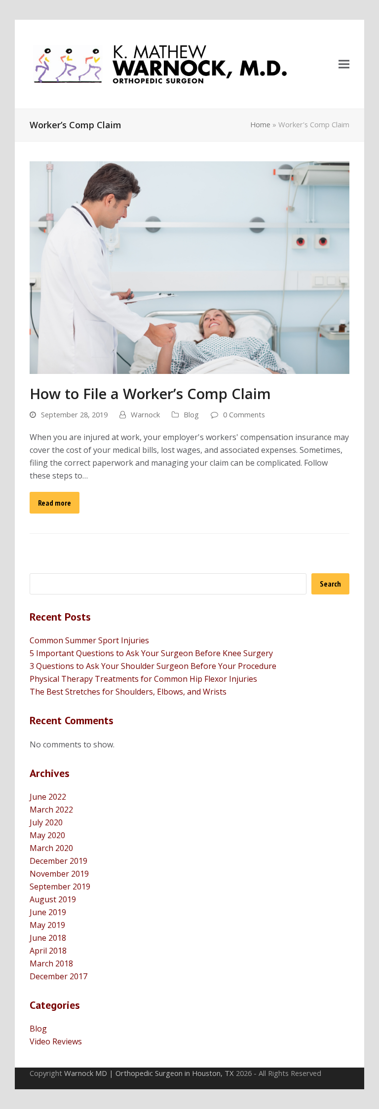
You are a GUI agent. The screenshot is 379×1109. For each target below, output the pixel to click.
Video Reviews (56, 1041)
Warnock (145, 414)
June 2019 (48, 912)
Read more (54, 503)
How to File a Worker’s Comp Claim (150, 393)
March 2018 (51, 963)
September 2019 (60, 886)
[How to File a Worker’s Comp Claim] (189, 266)
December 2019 (58, 860)
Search (330, 584)
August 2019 (53, 899)
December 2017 (58, 976)
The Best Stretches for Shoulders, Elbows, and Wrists (128, 691)
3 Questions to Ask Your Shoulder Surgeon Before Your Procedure (153, 666)
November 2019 (59, 873)
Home (260, 124)
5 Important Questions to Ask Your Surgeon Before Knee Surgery (151, 653)
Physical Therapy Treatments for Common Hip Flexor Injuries (143, 678)
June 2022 (48, 796)
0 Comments (244, 414)
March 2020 (51, 848)
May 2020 (47, 835)
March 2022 (51, 809)
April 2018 (48, 950)
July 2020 (46, 822)
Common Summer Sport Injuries (89, 640)
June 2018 (48, 937)
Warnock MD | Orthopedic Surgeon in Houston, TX (149, 1073)
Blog (191, 414)
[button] (344, 64)
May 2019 (47, 925)
